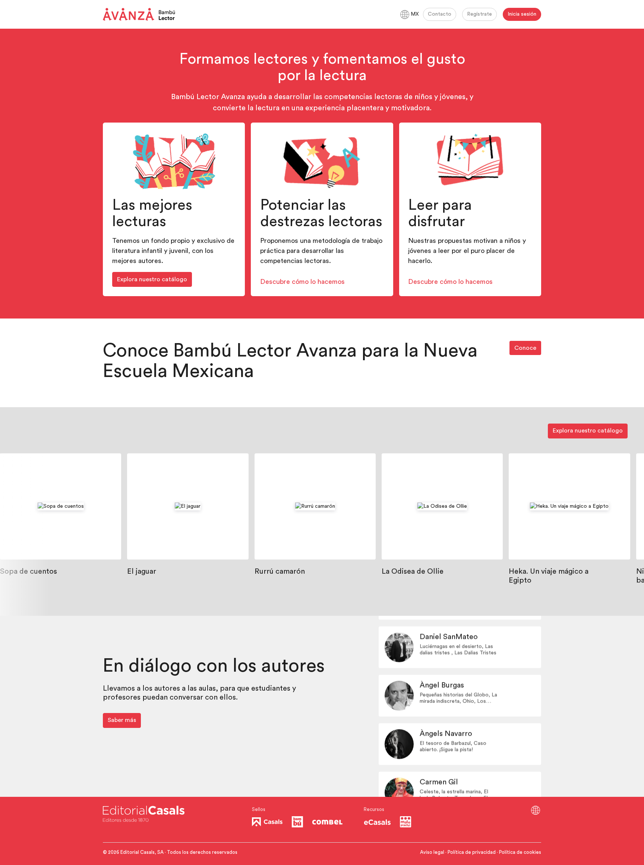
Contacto (439, 14)
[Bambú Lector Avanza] (139, 14)
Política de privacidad (472, 852)
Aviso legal (432, 852)
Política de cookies (520, 852)
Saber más (122, 720)
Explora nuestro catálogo (152, 279)
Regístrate (479, 14)
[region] (322, 534)
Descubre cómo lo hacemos (302, 281)
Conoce (525, 348)
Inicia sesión (522, 14)
